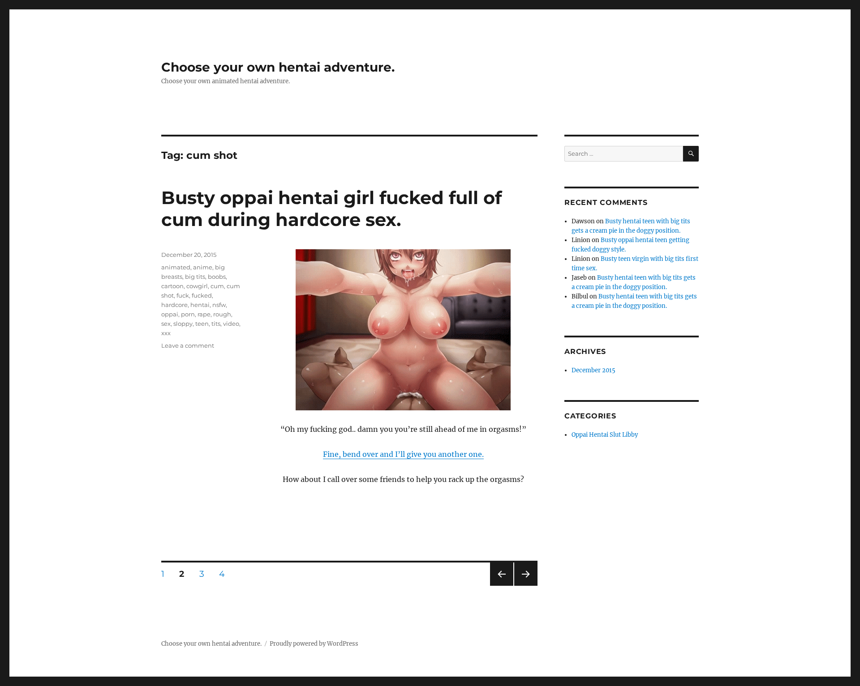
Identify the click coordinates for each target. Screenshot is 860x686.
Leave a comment (187, 345)
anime (202, 267)
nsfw (219, 304)
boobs (217, 276)
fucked (202, 295)
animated (175, 267)
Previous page (501, 585)
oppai (169, 314)
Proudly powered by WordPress (314, 644)
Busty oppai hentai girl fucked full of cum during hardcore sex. (331, 208)
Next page (525, 585)
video (231, 323)
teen (202, 323)
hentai (200, 304)
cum (217, 286)
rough (222, 314)
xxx (166, 333)
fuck (182, 295)
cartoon (172, 286)
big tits (195, 276)
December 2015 (593, 370)
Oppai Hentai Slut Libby (605, 435)
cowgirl (197, 286)
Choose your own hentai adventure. (278, 67)
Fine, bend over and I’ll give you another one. (403, 454)
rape (204, 314)
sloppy (183, 323)
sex (166, 323)
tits (215, 323)
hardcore (174, 304)
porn (188, 314)
